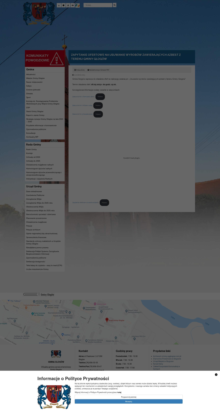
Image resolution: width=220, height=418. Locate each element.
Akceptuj (128, 401)
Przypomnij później (128, 397)
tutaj (119, 392)
